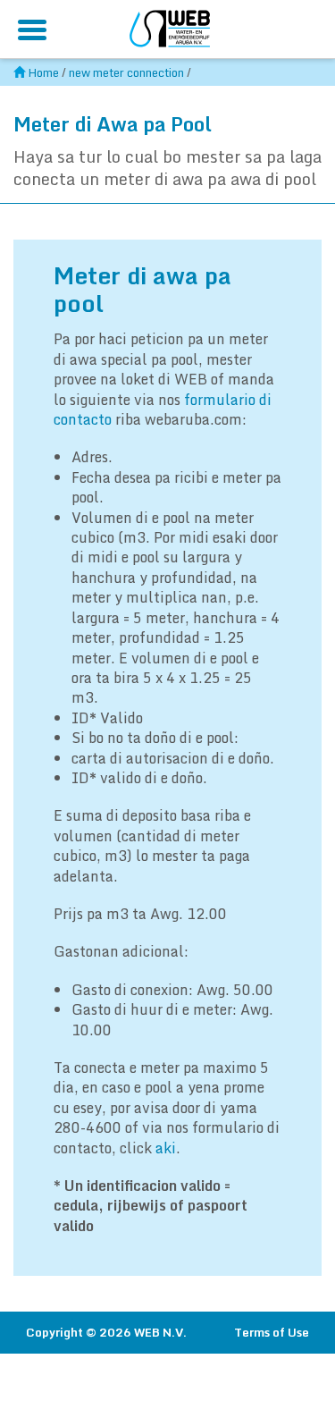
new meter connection (126, 72)
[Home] (169, 26)
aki (165, 1148)
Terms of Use (271, 1332)
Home (43, 72)
